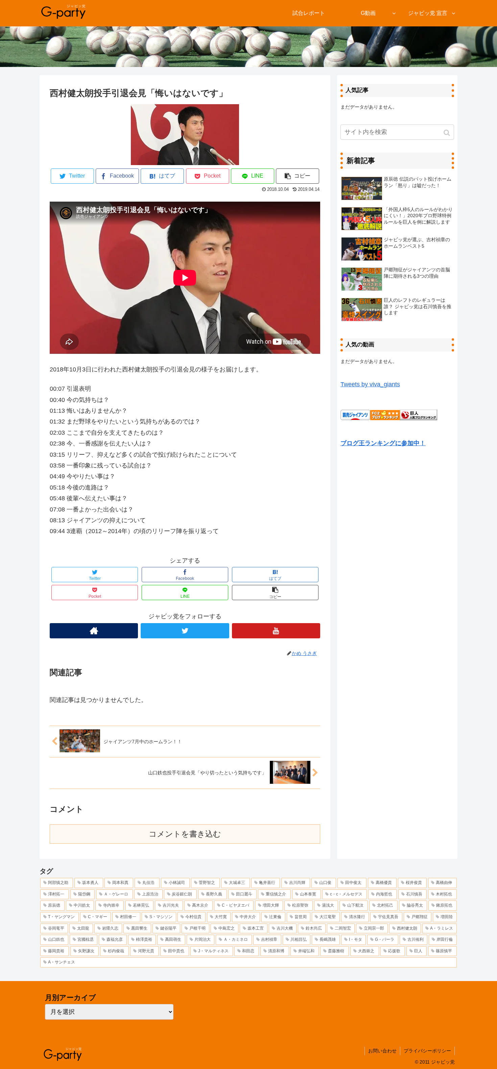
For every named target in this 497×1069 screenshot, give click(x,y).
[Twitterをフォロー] (185, 630)
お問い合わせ (382, 1050)
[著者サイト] (94, 630)
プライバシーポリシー (427, 1050)
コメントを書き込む (185, 834)
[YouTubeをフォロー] (276, 630)
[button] (447, 132)
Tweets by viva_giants (370, 384)
